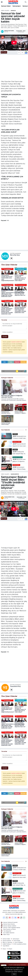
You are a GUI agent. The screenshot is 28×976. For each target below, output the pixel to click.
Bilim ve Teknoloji (7, 942)
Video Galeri (5, 10)
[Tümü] (26, 430)
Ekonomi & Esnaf (17, 457)
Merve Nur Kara (15, 255)
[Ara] (25, 2)
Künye (4, 948)
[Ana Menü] (1, 2)
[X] (7, 917)
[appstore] (14, 953)
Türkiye (15, 434)
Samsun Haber (6, 6)
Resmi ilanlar (17, 940)
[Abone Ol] (26, 52)
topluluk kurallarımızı (16, 341)
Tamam (14, 974)
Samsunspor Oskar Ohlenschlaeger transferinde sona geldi (20, 468)
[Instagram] (12, 917)
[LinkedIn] (15, 917)
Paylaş (4, 52)
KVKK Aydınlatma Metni (19, 944)
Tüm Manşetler (7, 931)
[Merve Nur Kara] (5, 256)
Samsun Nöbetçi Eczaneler (10, 922)
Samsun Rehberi (7, 940)
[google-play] (14, 957)
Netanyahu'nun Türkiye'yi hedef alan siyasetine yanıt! (19, 437)
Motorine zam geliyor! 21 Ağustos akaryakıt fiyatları (19, 460)
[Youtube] (18, 917)
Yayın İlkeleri (6, 945)
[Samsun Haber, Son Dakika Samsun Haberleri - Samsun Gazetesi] (13, 2)
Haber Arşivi (6, 934)
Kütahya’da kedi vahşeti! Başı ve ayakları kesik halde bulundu (19, 453)
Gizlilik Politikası (7, 944)
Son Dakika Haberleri (8, 932)
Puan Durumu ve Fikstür (9, 929)
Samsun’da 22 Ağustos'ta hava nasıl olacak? (19, 445)
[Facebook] (4, 917)
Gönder (4, 336)
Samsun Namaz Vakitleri (9, 925)
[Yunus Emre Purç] (5, 687)
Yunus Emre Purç (15, 686)
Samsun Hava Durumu (9, 924)
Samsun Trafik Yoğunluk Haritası (11, 927)
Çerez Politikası (18, 942)
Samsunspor (17, 6)
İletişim (10, 948)
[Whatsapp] (24, 917)
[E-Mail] (11, 258)
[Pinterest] (9, 917)
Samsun (13, 10)
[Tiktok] (21, 917)
